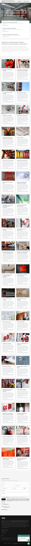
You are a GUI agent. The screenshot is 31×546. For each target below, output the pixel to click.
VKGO (10, 498)
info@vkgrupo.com (4, 532)
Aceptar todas (20, 1)
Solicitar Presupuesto (5, 25)
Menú (2, 535)
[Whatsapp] (28, 543)
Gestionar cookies (26, 1)
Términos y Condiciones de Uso (20, 497)
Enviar (4, 499)
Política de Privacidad (12, 497)
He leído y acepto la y (14, 497)
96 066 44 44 (3, 531)
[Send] (28, 540)
